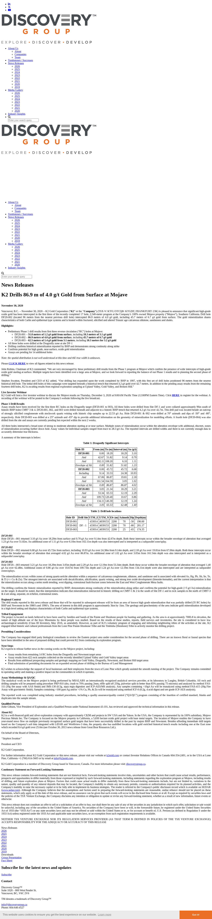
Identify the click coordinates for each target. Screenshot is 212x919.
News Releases (16, 63)
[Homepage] (48, 42)
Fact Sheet (6, 860)
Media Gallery (15, 90)
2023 (17, 75)
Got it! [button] (195, 914)
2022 (17, 78)
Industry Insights (16, 113)
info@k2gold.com (63, 758)
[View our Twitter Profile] (9, 7)
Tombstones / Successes (20, 60)
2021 (17, 81)
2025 (17, 69)
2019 (17, 87)
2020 (17, 84)
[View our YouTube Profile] (9, 10)
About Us (13, 48)
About (18, 51)
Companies (20, 54)
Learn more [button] (104, 914)
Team (17, 57)
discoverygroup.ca (135, 764)
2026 (17, 66)
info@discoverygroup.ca (14, 904)
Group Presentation (11, 857)
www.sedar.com (10, 790)
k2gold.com (112, 755)
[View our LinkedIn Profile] (9, 4)
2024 (17, 72)
